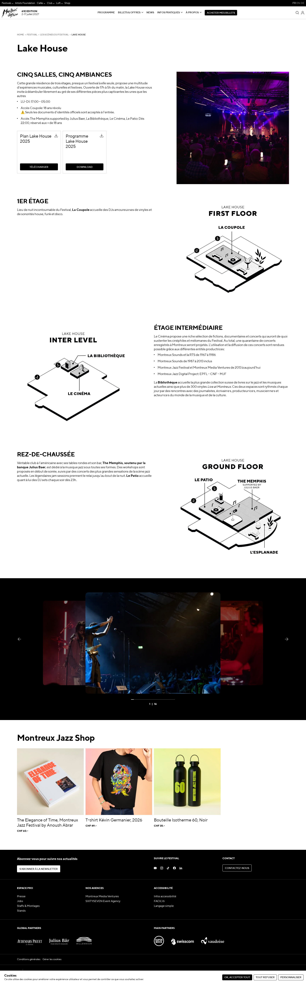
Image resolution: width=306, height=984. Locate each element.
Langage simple (164, 906)
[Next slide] (286, 639)
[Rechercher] (297, 12)
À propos (192, 12)
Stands (21, 910)
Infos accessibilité (165, 896)
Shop (67, 3)
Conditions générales (28, 959)
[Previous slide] (19, 639)
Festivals (6, 3)
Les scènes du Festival (54, 35)
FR (294, 3)
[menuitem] (7, 3)
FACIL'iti (159, 901)
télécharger (24, 132)
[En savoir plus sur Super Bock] (159, 939)
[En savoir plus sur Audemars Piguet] (29, 939)
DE (302, 3)
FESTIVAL (32, 35)
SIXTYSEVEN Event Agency (103, 901)
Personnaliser (290, 977)
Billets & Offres (129, 12)
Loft (58, 3)
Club (49, 3)
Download (69, 132)
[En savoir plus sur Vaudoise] (212, 939)
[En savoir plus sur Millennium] (84, 939)
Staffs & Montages (28, 906)
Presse (21, 896)
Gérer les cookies (51, 959)
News (150, 12)
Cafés (40, 3)
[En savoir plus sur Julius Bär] (59, 939)
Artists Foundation (25, 3)
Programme (106, 12)
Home (20, 35)
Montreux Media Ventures (102, 896)
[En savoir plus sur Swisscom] (182, 939)
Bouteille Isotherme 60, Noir (181, 820)
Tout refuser (265, 977)
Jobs (20, 901)
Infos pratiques (168, 12)
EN (298, 3)
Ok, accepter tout (237, 977)
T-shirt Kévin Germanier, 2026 (114, 820)
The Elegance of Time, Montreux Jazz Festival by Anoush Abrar (47, 822)
